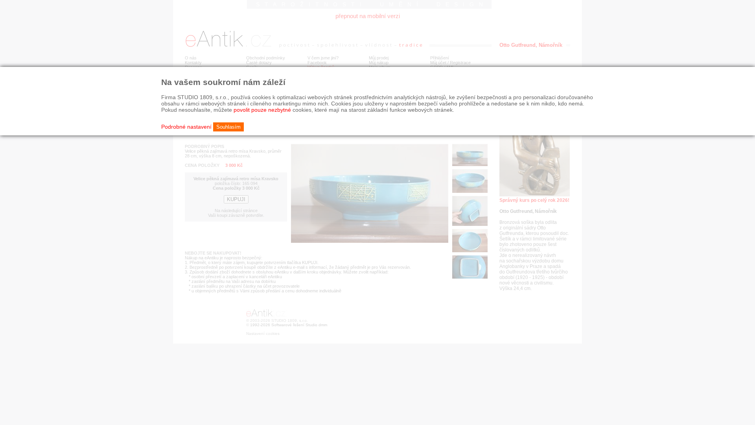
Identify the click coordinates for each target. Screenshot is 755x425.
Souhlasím (228, 127)
